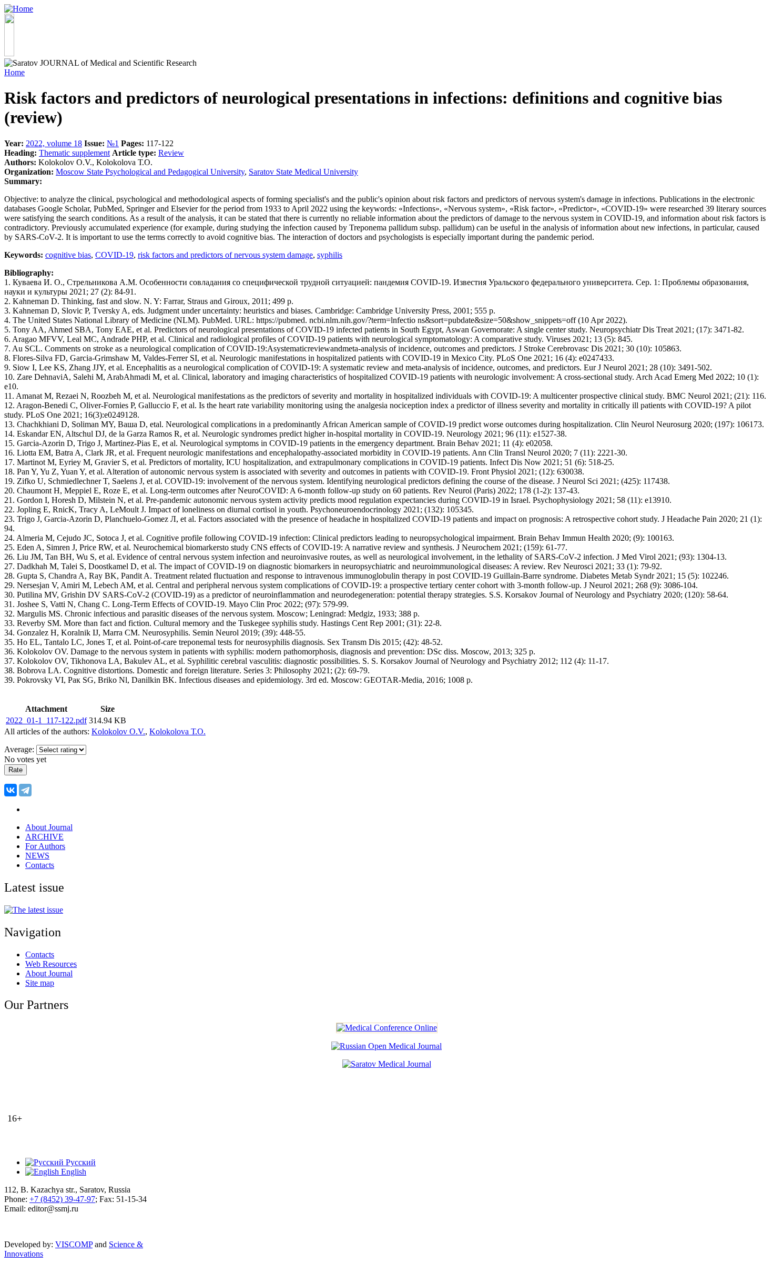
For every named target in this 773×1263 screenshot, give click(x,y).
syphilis (329, 254)
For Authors (45, 846)
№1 (113, 143)
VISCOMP (74, 1244)
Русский (80, 1162)
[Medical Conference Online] (387, 1027)
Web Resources (51, 963)
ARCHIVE (44, 836)
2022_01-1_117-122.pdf (46, 720)
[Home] (18, 8)
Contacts (39, 865)
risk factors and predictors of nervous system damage (225, 254)
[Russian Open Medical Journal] (386, 1046)
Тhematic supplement (74, 152)
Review (171, 152)
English (72, 1171)
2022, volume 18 (54, 143)
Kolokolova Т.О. (177, 731)
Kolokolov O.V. (118, 731)
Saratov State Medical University (303, 171)
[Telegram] (25, 790)
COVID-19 (114, 254)
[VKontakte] (10, 790)
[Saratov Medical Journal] (386, 1063)
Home (14, 72)
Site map (39, 982)
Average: (20, 749)
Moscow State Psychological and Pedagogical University (150, 171)
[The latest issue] (33, 909)
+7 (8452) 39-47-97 (62, 1199)
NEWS (37, 855)
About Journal (49, 827)
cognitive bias (68, 254)
